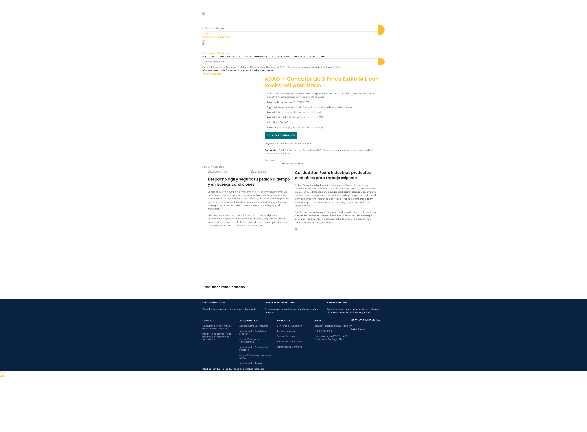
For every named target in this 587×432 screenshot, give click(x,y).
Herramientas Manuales (289, 346)
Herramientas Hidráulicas (290, 341)
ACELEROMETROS (248, 320)
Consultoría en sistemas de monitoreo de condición (217, 327)
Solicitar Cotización (281, 135)
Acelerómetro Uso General (253, 325)
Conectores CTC (275, 67)
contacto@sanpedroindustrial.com (331, 325)
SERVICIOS (208, 320)
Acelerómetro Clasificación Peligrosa (254, 348)
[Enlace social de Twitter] (293, 4)
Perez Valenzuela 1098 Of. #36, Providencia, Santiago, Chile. (331, 338)
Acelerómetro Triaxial (250, 363)
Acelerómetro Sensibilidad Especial (253, 332)
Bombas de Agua (286, 331)
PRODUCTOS (284, 320)
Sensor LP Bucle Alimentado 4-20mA (255, 356)
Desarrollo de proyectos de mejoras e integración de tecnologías (216, 336)
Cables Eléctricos (286, 336)
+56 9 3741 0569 (323, 331)
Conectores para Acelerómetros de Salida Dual (313, 67)
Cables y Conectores (251, 67)
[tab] (293, 163)
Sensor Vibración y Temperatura (249, 340)
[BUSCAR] (381, 30)
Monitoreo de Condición (224, 67)
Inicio (205, 67)
